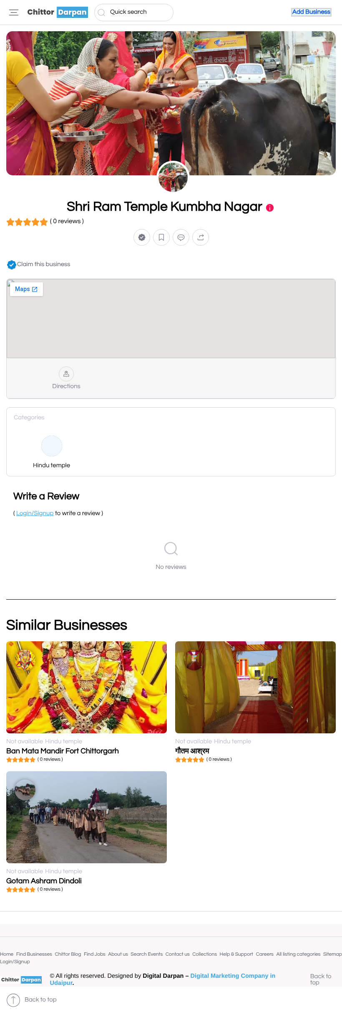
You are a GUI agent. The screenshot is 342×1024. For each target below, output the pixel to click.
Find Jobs (95, 954)
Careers (265, 954)
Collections (204, 954)
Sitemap (332, 954)
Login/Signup (15, 961)
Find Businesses (34, 954)
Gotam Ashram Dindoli (44, 881)
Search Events (147, 954)
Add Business (311, 12)
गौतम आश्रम (192, 751)
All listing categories (298, 954)
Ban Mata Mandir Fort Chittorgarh (62, 751)
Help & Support (236, 954)
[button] (141, 237)
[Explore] (13, 12)
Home (6, 954)
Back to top (321, 980)
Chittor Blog (68, 954)
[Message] (181, 237)
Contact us (178, 954)
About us (118, 954)
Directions (66, 387)
